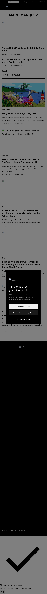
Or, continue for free (23, 319)
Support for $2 (24, 306)
